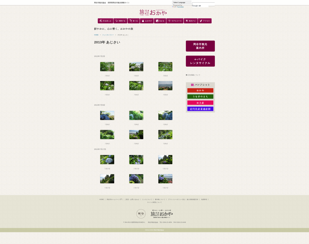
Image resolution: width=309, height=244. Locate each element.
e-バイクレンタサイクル (200, 61)
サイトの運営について (154, 202)
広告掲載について (194, 75)
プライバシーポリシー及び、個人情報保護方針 (183, 199)
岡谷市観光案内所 (200, 46)
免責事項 (204, 199)
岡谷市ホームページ (113, 199)
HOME (96, 35)
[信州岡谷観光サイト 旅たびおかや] (153, 12)
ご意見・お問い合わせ (131, 199)
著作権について (160, 199)
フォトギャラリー (108, 35)
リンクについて (147, 199)
